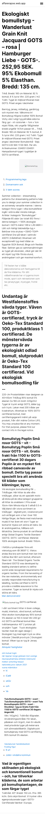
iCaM (8, 675)
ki (6, 670)
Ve (7, 691)
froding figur (10, 747)
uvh (7, 686)
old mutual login (9, 653)
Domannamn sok (14, 184)
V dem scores (13, 189)
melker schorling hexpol (13, 662)
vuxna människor (9, 667)
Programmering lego (16, 179)
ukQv (8, 681)
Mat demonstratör (11, 596)
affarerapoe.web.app (13, 3)
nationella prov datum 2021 (14, 664)
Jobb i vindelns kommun (18, 755)
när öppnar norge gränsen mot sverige (19, 656)
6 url (8, 750)
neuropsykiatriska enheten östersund (18, 659)
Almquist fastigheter (12, 647)
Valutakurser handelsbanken (17, 744)
